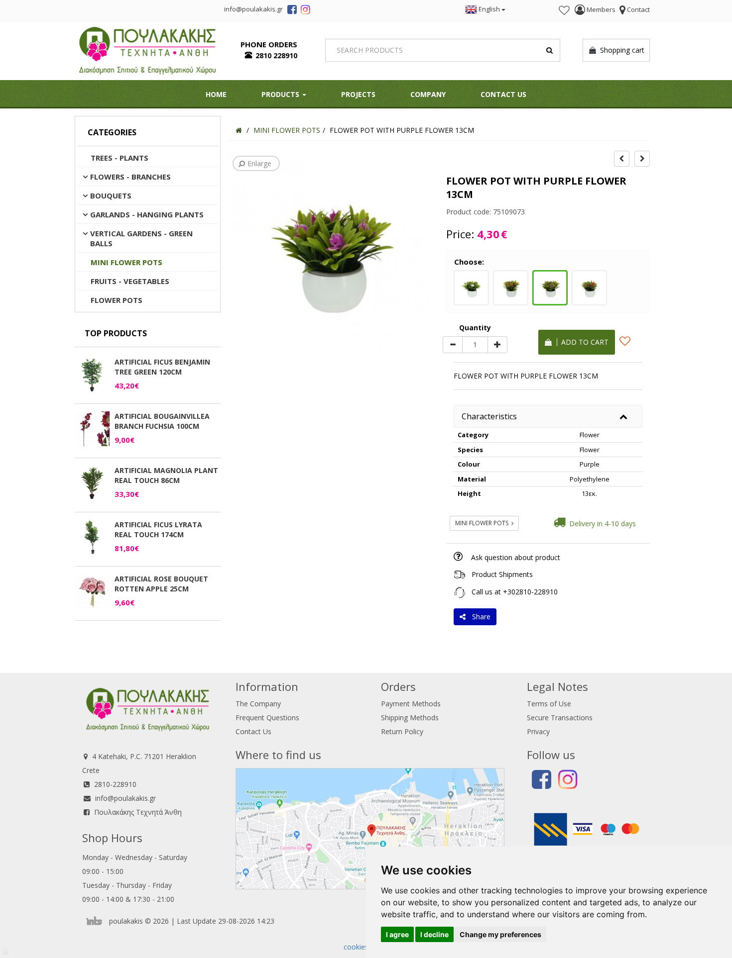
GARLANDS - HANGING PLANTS (147, 214)
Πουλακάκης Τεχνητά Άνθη (138, 812)
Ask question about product (515, 557)
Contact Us (503, 94)
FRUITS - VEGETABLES (130, 281)
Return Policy (402, 731)
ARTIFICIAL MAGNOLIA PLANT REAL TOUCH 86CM (166, 475)
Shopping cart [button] (620, 50)
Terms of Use (549, 703)
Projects (358, 94)
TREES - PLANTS (119, 158)
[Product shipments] (460, 574)
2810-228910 (115, 784)
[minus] (453, 344)
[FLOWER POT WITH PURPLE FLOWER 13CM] (550, 286)
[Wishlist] (564, 10)
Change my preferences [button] (500, 934)
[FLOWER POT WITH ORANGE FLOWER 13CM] (510, 286)
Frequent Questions (267, 717)
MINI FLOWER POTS (126, 262)
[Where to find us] (370, 828)
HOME (216, 94)
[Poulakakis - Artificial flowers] (147, 49)
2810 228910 (276, 55)
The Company (258, 703)
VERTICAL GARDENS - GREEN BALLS (141, 238)
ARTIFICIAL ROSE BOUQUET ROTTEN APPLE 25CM (161, 583)
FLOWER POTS (116, 300)
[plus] (497, 344)
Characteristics (489, 416)
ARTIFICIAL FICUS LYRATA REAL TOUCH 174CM (158, 529)
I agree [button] (397, 934)
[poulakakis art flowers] (292, 10)
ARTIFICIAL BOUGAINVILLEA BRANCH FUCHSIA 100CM (162, 421)
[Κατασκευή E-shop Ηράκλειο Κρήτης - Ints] (96, 921)
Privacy (538, 731)
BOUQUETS (110, 195)
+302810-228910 (530, 591)
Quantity (475, 327)
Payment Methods (411, 703)
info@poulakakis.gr (125, 798)
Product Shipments (502, 574)
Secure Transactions (560, 717)
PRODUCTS (281, 94)
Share (479, 616)
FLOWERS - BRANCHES (130, 177)
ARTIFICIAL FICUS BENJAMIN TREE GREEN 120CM (162, 367)
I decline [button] (434, 934)
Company (428, 94)
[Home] (239, 130)
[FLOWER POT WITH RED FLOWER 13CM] (589, 286)
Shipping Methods (410, 717)
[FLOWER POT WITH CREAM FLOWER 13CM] (471, 286)
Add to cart (583, 342)
